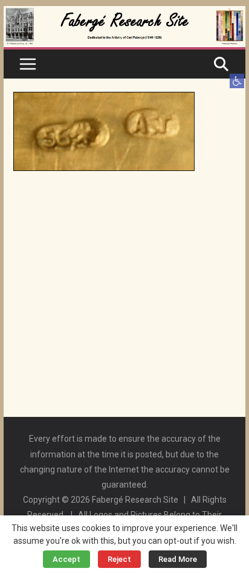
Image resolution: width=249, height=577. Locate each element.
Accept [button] (66, 559)
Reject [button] (119, 559)
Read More (177, 559)
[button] (237, 81)
